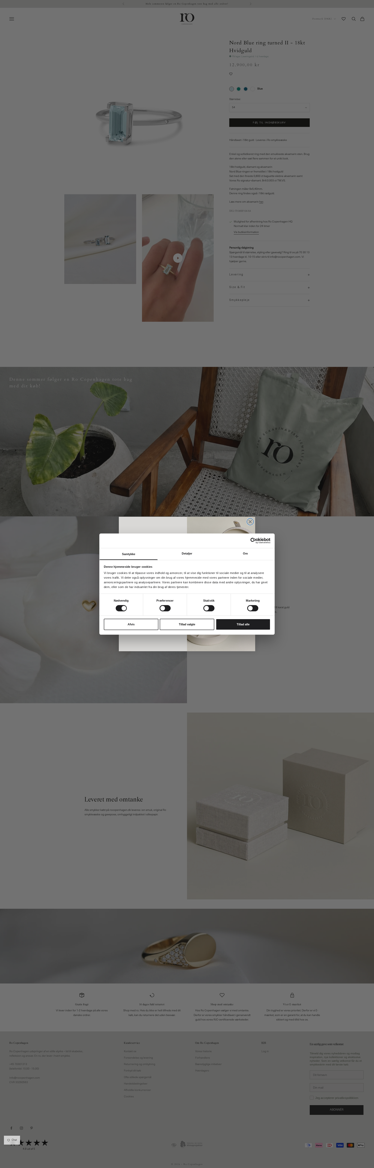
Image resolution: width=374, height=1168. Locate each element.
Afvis (131, 624)
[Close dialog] (250, 521)
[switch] (165, 608)
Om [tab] (245, 553)
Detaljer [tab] (187, 553)
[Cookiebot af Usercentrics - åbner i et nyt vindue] (253, 541)
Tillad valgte (187, 624)
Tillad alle (243, 624)
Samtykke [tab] (128, 553)
